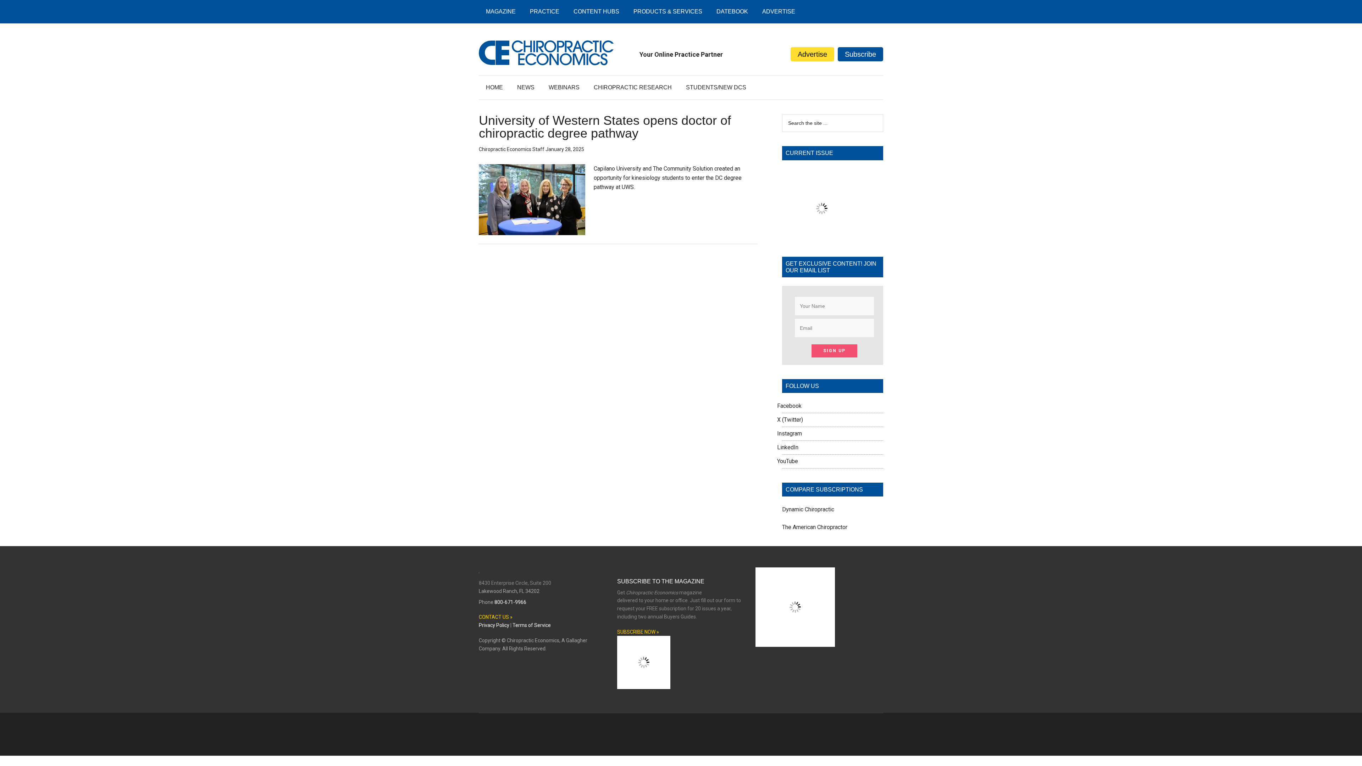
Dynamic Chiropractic (808, 509)
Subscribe (860, 54)
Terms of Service (532, 625)
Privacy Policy (494, 625)
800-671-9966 (510, 602)
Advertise (812, 54)
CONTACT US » (496, 617)
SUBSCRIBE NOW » (638, 632)
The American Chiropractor (814, 527)
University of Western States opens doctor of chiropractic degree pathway (605, 126)
